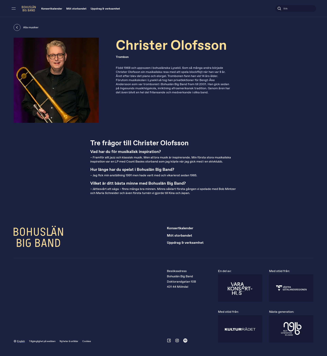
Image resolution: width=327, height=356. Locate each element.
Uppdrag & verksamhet (105, 8)
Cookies (86, 341)
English (21, 341)
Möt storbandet (76, 8)
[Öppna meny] (13, 8)
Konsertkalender (51, 8)
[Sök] (279, 8)
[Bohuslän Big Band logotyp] (29, 8)
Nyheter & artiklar (69, 341)
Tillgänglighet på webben (42, 341)
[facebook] (169, 340)
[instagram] (177, 340)
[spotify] (185, 340)
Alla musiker (30, 27)
